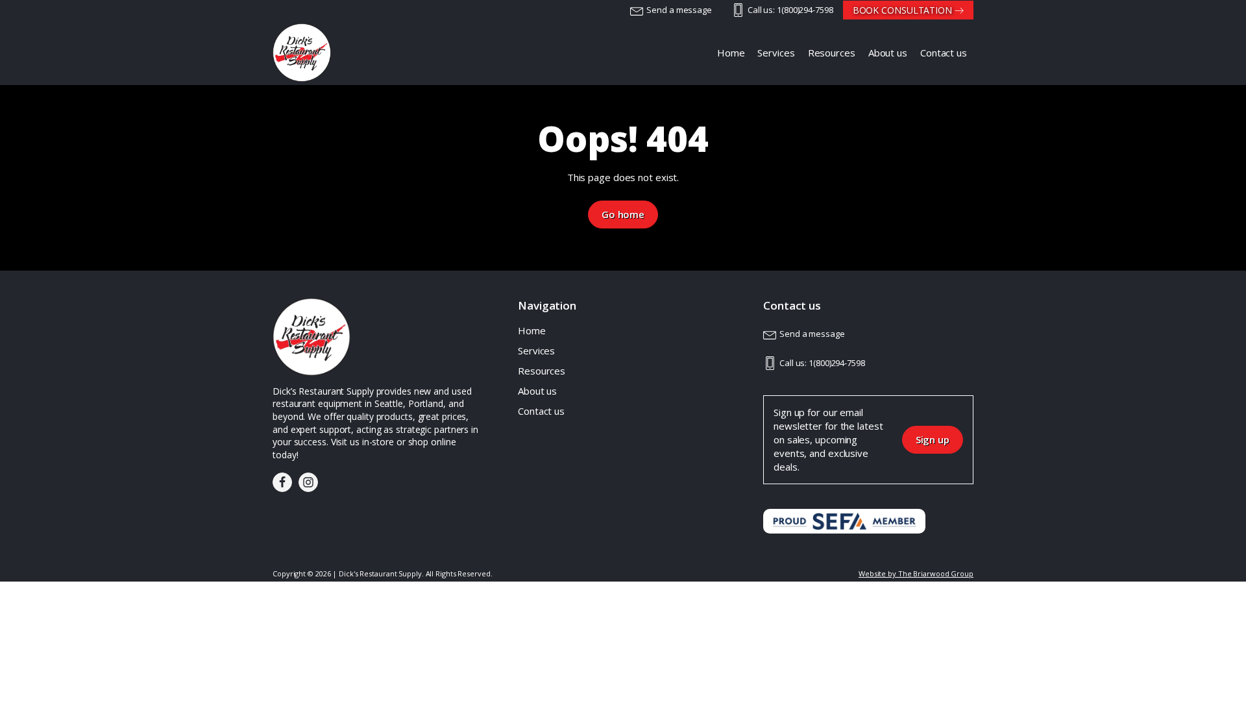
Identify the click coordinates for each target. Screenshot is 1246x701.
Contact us (541, 410)
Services (536, 350)
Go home (623, 214)
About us (537, 390)
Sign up (932, 439)
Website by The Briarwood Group (916, 573)
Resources (541, 370)
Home (532, 330)
